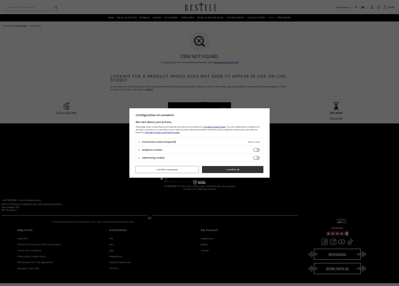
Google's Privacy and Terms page (162, 132)
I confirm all (232, 169)
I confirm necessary (167, 169)
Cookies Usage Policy (215, 126)
